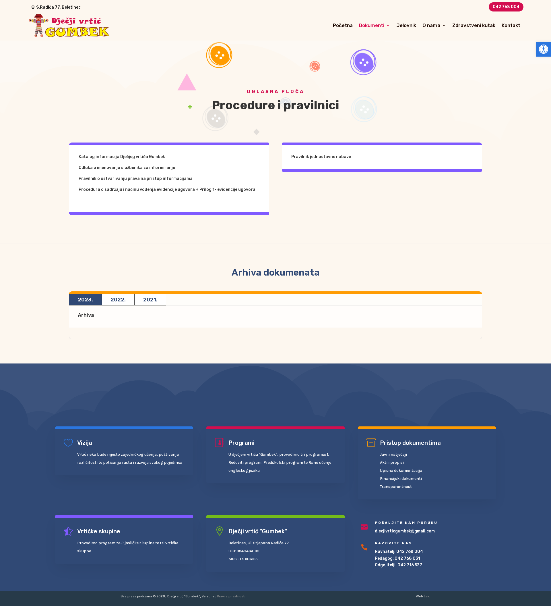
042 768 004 (506, 6)
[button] (543, 49)
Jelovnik (406, 25)
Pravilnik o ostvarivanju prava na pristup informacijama (136, 178)
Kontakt (511, 25)
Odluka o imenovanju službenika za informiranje (127, 167)
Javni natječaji (393, 454)
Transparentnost (396, 486)
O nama (431, 25)
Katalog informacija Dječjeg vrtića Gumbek (122, 156)
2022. (118, 300)
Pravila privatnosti (231, 596)
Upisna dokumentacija (401, 470)
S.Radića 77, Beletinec (58, 7)
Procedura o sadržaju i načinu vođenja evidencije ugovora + (139, 189)
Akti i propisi (392, 462)
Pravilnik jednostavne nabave (321, 156)
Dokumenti (371, 25)
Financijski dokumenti (401, 478)
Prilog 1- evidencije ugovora (227, 189)
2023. (85, 300)
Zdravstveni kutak (473, 25)
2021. (150, 300)
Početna (343, 25)
